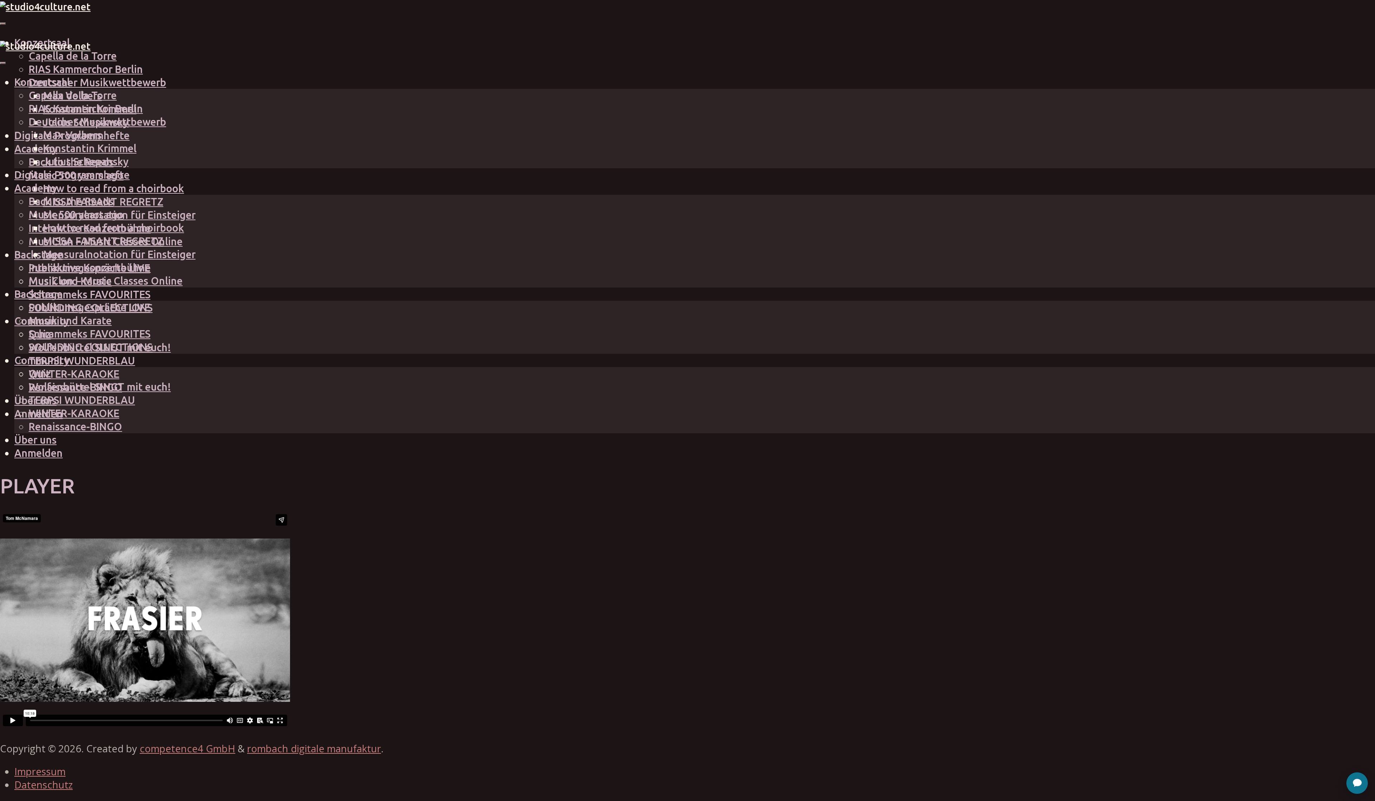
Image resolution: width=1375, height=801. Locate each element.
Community (41, 360)
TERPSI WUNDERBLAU (82, 360)
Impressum (40, 771)
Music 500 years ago (76, 214)
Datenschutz (43, 784)
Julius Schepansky (86, 161)
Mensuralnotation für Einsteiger (119, 254)
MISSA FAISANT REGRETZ (103, 241)
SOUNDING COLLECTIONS (91, 347)
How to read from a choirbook (113, 188)
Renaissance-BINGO (75, 426)
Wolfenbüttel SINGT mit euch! (100, 386)
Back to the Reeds (71, 201)
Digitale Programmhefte (72, 174)
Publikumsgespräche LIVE (89, 307)
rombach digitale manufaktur (314, 748)
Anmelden (38, 453)
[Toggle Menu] (3, 24)
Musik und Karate (70, 320)
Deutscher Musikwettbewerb (97, 82)
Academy (35, 188)
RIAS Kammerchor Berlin (86, 69)
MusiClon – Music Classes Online (106, 280)
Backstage (38, 254)
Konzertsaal (42, 82)
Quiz (40, 373)
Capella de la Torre (73, 56)
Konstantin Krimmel (89, 148)
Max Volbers (72, 135)
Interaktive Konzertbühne (90, 267)
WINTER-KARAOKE (74, 374)
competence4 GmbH (187, 748)
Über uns (35, 439)
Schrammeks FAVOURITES (89, 294)
